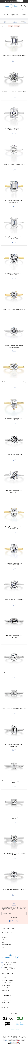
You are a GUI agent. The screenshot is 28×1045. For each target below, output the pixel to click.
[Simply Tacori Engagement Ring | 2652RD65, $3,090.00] (14, 657)
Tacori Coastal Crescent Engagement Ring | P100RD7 (14, 854)
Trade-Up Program (6, 939)
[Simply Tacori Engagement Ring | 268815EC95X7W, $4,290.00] (14, 222)
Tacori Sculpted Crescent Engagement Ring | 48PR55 (14, 817)
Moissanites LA (5, 987)
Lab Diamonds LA (6, 985)
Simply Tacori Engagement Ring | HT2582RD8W (14, 455)
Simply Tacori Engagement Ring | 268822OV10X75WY (14, 564)
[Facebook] (15, 921)
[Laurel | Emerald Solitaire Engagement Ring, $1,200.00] (14, 41)
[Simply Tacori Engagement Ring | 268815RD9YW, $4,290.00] (14, 258)
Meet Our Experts (6, 934)
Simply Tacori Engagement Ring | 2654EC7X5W (14, 636)
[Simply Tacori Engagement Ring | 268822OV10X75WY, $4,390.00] (14, 548)
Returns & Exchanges (7, 932)
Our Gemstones (5, 1007)
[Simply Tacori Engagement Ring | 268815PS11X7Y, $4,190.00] (14, 403)
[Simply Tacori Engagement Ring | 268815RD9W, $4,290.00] (14, 476)
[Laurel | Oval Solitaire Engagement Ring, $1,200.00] (14, 149)
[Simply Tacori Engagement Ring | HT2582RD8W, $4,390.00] (14, 440)
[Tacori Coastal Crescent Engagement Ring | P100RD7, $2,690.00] (14, 838)
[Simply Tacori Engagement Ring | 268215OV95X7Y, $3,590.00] (14, 512)
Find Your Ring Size (6, 944)
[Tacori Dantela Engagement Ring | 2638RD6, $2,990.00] (14, 875)
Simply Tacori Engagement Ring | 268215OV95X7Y (14, 527)
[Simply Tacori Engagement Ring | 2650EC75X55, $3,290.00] (14, 730)
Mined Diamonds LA (6, 982)
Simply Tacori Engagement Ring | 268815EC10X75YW (14, 201)
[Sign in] (21, 6)
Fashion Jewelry (5, 1005)
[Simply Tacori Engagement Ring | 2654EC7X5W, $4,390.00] (14, 621)
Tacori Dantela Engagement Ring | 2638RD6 (14, 889)
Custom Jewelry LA (6, 990)
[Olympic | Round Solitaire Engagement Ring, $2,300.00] (14, 77)
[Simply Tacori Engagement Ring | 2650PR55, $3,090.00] (14, 693)
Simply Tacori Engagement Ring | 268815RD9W (14, 491)
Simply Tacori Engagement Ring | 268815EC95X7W (14, 237)
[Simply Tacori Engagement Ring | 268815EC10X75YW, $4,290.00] (14, 186)
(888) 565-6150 (7, 964)
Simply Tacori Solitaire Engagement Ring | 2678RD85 (14, 600)
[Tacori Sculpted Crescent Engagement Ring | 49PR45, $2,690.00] (14, 766)
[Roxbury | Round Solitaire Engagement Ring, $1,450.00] (14, 367)
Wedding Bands (6, 1002)
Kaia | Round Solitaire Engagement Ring (14, 309)
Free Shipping (5, 937)
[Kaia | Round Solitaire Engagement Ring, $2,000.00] (14, 294)
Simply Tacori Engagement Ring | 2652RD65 (14, 672)
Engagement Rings (6, 1000)
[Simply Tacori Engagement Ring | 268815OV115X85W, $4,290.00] (14, 113)
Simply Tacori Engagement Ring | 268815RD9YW (14, 273)
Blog (3, 947)
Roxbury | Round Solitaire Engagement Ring (14, 382)
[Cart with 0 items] (25, 6)
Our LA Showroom (6, 978)
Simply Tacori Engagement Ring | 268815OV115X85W (14, 128)
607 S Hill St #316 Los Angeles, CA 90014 (9, 968)
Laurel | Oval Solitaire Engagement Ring (14, 164)
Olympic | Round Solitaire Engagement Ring (14, 91)
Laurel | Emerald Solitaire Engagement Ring (14, 55)
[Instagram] (17, 921)
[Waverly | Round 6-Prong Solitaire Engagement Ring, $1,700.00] (14, 331)
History (3, 942)
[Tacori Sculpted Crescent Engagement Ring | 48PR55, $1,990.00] (14, 802)
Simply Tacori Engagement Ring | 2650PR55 (14, 708)
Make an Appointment (7, 980)
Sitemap (23, 1037)
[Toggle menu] (1, 6)
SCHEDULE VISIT (20, 1)
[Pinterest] (12, 921)
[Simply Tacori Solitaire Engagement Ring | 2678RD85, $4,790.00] (14, 585)
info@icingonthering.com (10, 962)
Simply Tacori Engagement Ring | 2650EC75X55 (14, 745)
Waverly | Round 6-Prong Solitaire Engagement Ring (14, 346)
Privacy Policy (14, 1037)
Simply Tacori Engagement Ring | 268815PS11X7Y (14, 418)
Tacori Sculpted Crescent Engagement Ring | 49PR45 (14, 781)
